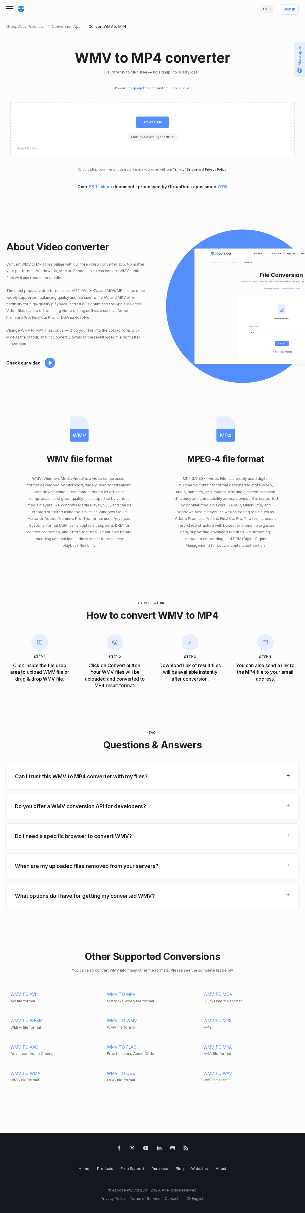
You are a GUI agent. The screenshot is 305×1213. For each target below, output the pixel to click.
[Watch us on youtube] (145, 1149)
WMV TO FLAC (121, 1047)
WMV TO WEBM (26, 1020)
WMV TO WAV (217, 1073)
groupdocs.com (144, 88)
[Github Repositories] (172, 1149)
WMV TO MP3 (217, 1020)
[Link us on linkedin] (159, 1149)
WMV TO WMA (25, 1073)
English (198, 1198)
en (265, 9)
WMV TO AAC (24, 1047)
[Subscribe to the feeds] (186, 1149)
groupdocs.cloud (176, 88)
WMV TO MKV (121, 994)
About (221, 1168)
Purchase (160, 1168)
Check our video (23, 362)
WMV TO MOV (218, 994)
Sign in (289, 9)
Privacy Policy (215, 169)
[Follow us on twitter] (132, 1149)
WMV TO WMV (122, 1020)
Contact (171, 1198)
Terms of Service (185, 169)
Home (84, 1168)
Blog (180, 1168)
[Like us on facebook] (119, 1149)
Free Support (132, 1168)
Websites (199, 1168)
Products (105, 1168)
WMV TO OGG (121, 1073)
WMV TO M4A (217, 1047)
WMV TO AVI (23, 994)
